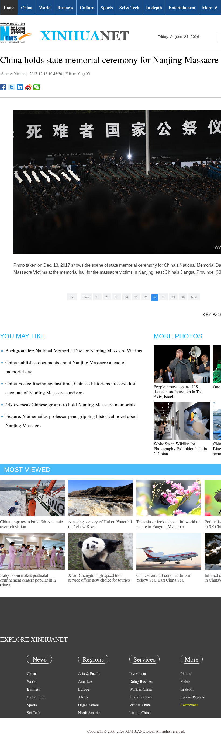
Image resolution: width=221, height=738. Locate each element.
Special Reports (192, 697)
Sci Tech (33, 712)
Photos (186, 673)
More (209, 7)
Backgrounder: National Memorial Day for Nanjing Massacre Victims (73, 350)
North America (89, 712)
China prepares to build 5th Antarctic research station (31, 524)
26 (145, 297)
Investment (137, 673)
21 (97, 297)
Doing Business (141, 681)
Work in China (140, 689)
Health (32, 720)
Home (9, 7)
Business (65, 7)
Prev (86, 297)
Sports (107, 7)
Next (194, 297)
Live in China (139, 712)
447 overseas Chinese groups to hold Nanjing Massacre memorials (70, 404)
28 (163, 297)
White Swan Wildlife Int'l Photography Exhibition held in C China (180, 448)
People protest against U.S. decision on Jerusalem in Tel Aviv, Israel (178, 391)
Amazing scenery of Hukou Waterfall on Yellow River (100, 524)
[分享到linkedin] (20, 87)
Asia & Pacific (89, 673)
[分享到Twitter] (11, 87)
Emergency (138, 720)
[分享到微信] (36, 87)
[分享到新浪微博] (28, 87)
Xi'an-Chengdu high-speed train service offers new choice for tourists (99, 577)
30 (183, 297)
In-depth (154, 7)
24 (126, 297)
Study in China (140, 697)
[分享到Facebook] (3, 87)
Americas (85, 681)
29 (173, 297)
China (26, 7)
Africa (83, 697)
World (45, 7)
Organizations (88, 704)
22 (107, 297)
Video (185, 681)
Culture (87, 7)
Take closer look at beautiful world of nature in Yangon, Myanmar (168, 524)
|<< (72, 297)
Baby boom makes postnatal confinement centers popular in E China (28, 580)
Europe (83, 689)
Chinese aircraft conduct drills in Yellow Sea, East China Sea (163, 577)
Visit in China (140, 704)
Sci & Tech (129, 7)
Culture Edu (36, 697)
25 (136, 297)
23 (116, 297)
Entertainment (182, 7)
